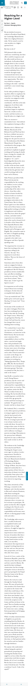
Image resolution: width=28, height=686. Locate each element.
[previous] (7, 684)
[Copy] (2, 28)
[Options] (24, 7)
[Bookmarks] (18, 7)
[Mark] (2, 24)
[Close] (2, 21)
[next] (21, 684)
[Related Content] (21, 7)
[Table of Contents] (2, 7)
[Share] (2, 30)
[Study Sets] (14, 7)
